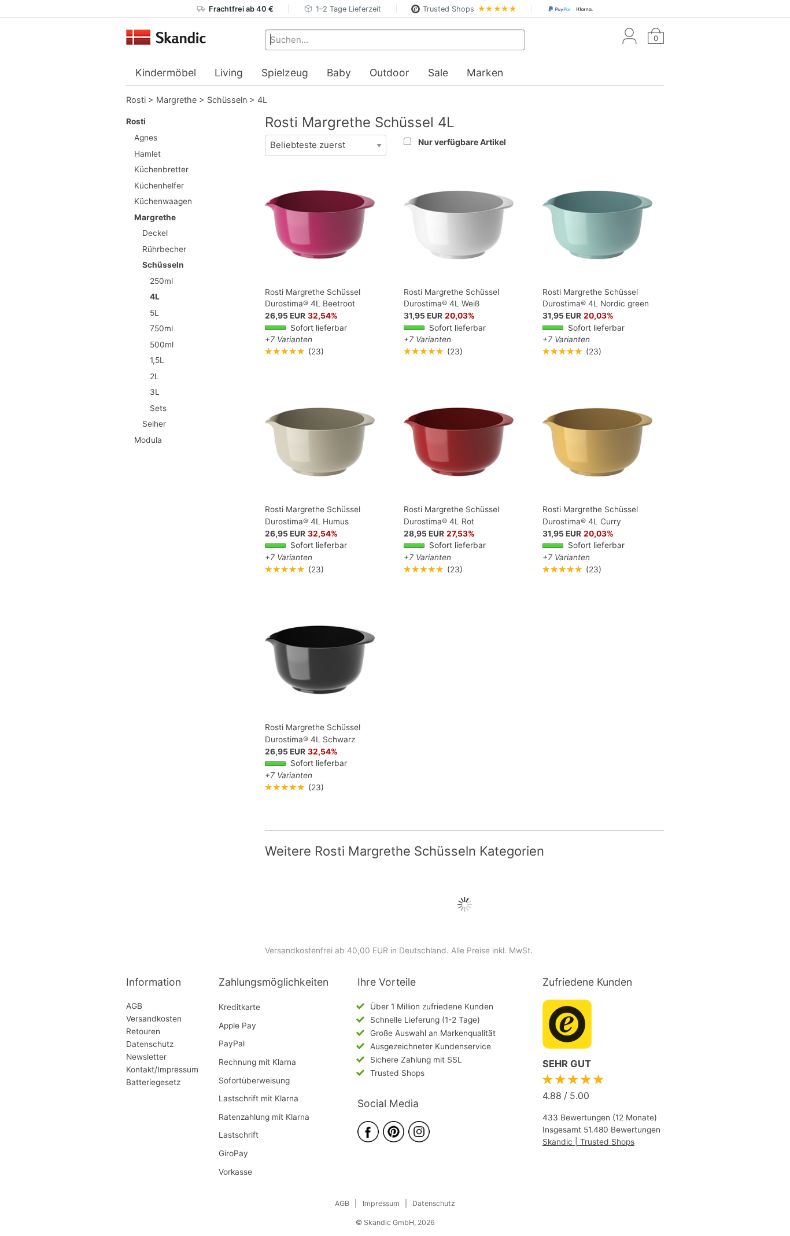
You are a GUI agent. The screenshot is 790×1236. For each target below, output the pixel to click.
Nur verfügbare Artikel (462, 142)
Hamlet (147, 153)
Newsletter (146, 1056)
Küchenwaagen (163, 201)
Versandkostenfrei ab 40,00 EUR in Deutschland (355, 950)
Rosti (136, 100)
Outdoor (389, 72)
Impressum (381, 1203)
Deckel (155, 233)
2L (154, 376)
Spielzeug (284, 72)
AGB (134, 1006)
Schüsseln (227, 100)
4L (262, 100)
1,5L (157, 360)
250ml (161, 281)
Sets (158, 408)
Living (229, 72)
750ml (161, 328)
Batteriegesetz (153, 1082)
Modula (148, 440)
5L (154, 312)
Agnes (145, 137)
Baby (339, 72)
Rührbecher (164, 249)
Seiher (154, 423)
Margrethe (176, 100)
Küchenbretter (161, 169)
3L (155, 392)
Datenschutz (149, 1044)
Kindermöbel (165, 72)
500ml (161, 344)
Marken (485, 72)
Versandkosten (154, 1018)
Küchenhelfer (159, 185)
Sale (438, 72)
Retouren (143, 1031)
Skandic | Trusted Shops (588, 1141)
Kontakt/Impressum (162, 1069)
